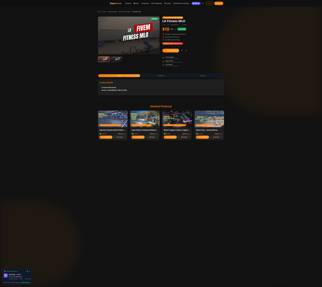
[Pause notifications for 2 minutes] (27, 271)
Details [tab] (119, 75)
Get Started (219, 3)
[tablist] (161, 75)
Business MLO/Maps (125, 11)
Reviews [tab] (202, 75)
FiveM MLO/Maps (112, 11)
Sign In (209, 3)
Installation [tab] (161, 75)
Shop (104, 11)
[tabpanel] (161, 87)
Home (99, 11)
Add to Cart (172, 50)
